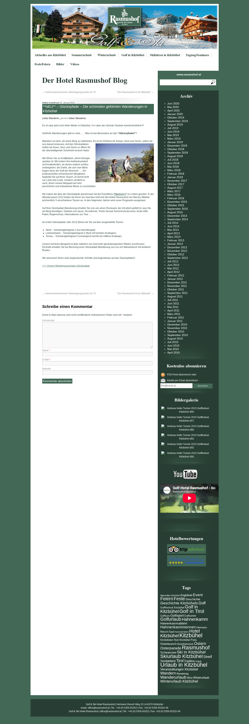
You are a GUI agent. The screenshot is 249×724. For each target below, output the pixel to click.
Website (46, 368)
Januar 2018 (175, 177)
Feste (179, 598)
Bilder (60, 64)
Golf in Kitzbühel (133, 55)
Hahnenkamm (195, 619)
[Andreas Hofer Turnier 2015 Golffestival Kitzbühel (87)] (186, 420)
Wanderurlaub (173, 677)
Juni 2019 (173, 131)
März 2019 (174, 138)
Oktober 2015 (175, 205)
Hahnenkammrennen (178, 627)
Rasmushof (196, 647)
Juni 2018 (173, 163)
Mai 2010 (173, 349)
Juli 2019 (172, 128)
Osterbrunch (168, 643)
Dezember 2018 (177, 145)
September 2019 (177, 121)
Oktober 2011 (175, 289)
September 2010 (177, 335)
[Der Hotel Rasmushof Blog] (126, 27)
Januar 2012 (175, 278)
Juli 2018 (172, 159)
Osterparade (170, 648)
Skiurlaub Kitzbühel (181, 656)
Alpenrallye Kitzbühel (170, 595)
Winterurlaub (106, 55)
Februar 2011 (175, 317)
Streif (207, 657)
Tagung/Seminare (197, 55)
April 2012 (173, 271)
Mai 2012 (173, 268)
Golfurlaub (170, 619)
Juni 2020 (173, 103)
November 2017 (177, 180)
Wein (190, 677)
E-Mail (46, 359)
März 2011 (173, 314)
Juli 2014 (172, 222)
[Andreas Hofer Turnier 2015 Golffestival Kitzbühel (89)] (186, 411)
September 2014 (177, 219)
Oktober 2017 (175, 184)
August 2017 (175, 187)
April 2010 (173, 352)
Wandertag (182, 673)
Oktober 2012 (175, 254)
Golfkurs (165, 615)
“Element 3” (120, 194)
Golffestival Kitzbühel (172, 607)
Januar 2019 (175, 142)
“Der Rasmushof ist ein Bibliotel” (135, 92)
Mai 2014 (173, 229)
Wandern (168, 673)
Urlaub (198, 661)
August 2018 (175, 156)
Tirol (179, 661)
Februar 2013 (175, 240)
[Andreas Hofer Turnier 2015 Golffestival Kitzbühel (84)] (186, 456)
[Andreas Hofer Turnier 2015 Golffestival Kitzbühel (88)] (186, 429)
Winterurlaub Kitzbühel (179, 681)
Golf (202, 603)
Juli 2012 (172, 261)
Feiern (166, 598)
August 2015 (175, 212)
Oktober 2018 (175, 149)
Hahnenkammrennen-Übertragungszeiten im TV (69, 92)
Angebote (186, 595)
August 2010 (175, 338)
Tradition (189, 661)
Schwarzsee (168, 652)
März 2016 (174, 194)
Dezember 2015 (177, 201)
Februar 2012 (175, 275)
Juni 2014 (173, 226)
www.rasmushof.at (189, 74)
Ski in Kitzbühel (191, 652)
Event (198, 595)
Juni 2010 (173, 345)
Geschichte (193, 599)
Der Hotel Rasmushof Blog (84, 80)
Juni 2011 (173, 303)
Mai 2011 (173, 307)
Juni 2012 (173, 264)
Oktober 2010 (175, 331)
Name (46, 350)
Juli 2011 (172, 299)
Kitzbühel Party (188, 639)
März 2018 (174, 170)
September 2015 (177, 208)
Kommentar (48, 320)
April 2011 (173, 310)
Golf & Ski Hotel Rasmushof (100, 704)
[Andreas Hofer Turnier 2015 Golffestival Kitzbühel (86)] (186, 438)
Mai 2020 (173, 107)
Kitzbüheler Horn (169, 639)
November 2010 (177, 328)
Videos (74, 64)
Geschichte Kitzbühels (179, 603)
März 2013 (174, 236)
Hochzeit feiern (181, 632)
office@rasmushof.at (98, 707)
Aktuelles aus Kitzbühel (50, 55)
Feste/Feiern (42, 64)
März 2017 (174, 191)
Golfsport (177, 615)
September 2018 (177, 152)
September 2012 (177, 257)
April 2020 (173, 110)
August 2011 (175, 296)
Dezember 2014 (177, 215)
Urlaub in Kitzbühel (183, 664)
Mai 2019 (173, 135)
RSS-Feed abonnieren (179, 374)
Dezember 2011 (177, 282)
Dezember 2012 (177, 247)
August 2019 (175, 124)
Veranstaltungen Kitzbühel (179, 669)
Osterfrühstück (185, 644)
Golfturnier (190, 615)
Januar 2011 (175, 321)
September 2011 (177, 292)
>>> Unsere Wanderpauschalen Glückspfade (66, 265)
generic (64, 118)
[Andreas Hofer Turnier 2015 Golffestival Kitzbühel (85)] (186, 447)
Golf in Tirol (191, 611)
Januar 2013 (175, 243)
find (94, 125)
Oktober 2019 (175, 117)
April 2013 (173, 233)
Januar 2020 (175, 114)
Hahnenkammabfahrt (173, 623)
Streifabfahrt (168, 661)
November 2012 (177, 250)
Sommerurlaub (82, 55)
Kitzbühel (190, 635)
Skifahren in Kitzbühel (165, 55)
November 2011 (177, 285)
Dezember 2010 (177, 324)
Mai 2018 (173, 166)
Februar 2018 (175, 173)
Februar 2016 (175, 198)
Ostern (200, 643)
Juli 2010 (172, 342)
